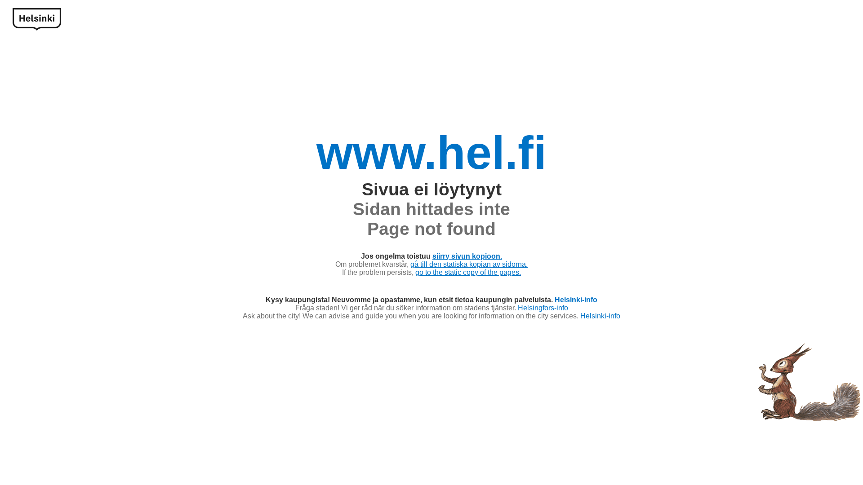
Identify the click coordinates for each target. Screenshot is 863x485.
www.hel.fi (431, 153)
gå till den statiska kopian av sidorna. (469, 264)
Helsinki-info (576, 300)
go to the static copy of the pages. (468, 272)
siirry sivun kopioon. (467, 256)
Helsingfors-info (543, 308)
